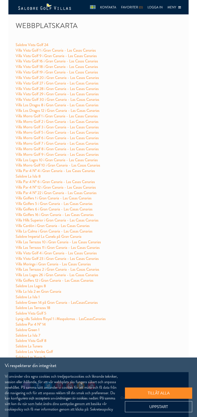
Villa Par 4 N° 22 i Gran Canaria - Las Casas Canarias (56, 193)
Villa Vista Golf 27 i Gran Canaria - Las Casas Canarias (57, 83)
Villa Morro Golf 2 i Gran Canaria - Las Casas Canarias (57, 121)
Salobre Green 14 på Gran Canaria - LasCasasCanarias (57, 302)
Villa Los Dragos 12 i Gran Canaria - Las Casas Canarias (57, 110)
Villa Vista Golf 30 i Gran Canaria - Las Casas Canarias (57, 99)
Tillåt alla (159, 393)
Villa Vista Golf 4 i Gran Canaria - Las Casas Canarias (56, 253)
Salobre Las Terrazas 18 (33, 307)
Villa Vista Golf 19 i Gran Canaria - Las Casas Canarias (57, 72)
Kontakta (108, 7)
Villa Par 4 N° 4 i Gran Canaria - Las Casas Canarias (55, 170)
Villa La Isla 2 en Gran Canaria (38, 291)
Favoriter (132, 7)
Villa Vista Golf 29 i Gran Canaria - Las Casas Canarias (57, 94)
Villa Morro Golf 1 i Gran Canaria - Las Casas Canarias (57, 116)
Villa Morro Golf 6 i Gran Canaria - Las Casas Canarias (57, 138)
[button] (93, 7)
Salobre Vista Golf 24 (32, 45)
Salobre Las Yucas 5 (31, 357)
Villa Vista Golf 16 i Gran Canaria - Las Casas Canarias (57, 61)
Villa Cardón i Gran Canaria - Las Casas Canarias (53, 225)
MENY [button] (172, 7)
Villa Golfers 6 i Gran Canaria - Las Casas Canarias (54, 209)
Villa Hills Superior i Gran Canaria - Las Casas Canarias (57, 220)
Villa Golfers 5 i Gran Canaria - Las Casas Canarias (54, 203)
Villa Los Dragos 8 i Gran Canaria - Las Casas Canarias (57, 105)
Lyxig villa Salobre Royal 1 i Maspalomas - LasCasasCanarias (61, 319)
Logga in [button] (155, 7)
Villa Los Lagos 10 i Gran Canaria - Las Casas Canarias (57, 160)
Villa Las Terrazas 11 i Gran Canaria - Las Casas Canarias (58, 247)
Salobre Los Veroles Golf (34, 351)
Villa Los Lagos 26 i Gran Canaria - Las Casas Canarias (57, 275)
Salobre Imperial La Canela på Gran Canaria (48, 236)
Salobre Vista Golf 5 (31, 313)
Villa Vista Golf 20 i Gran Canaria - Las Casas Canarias (57, 77)
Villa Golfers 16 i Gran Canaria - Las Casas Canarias (55, 214)
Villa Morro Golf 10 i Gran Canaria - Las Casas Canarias (58, 165)
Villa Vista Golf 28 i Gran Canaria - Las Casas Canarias (57, 88)
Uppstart (158, 407)
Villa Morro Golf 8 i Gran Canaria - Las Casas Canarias (57, 149)
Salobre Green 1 (27, 330)
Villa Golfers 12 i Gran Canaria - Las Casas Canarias (54, 280)
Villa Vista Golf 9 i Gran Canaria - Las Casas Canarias (56, 56)
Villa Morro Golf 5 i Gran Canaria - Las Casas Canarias (57, 132)
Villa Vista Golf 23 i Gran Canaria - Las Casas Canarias (57, 258)
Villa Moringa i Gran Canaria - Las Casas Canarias (53, 264)
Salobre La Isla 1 (28, 297)
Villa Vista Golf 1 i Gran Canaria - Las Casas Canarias (56, 50)
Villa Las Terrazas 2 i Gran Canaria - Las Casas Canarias (57, 269)
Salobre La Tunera (29, 346)
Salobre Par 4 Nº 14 (31, 324)
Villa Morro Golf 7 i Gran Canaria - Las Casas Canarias (57, 143)
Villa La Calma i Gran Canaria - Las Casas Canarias (54, 231)
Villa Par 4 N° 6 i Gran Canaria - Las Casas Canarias (55, 182)
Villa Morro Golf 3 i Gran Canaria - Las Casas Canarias (57, 127)
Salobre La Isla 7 (28, 335)
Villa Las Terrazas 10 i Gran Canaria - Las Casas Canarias (58, 242)
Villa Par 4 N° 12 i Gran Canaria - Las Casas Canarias (56, 187)
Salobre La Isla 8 (28, 176)
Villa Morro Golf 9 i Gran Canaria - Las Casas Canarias (57, 154)
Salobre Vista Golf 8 (31, 340)
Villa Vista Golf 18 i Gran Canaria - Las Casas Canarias (57, 66)
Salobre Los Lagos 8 (31, 286)
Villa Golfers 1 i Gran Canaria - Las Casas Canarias (54, 198)
